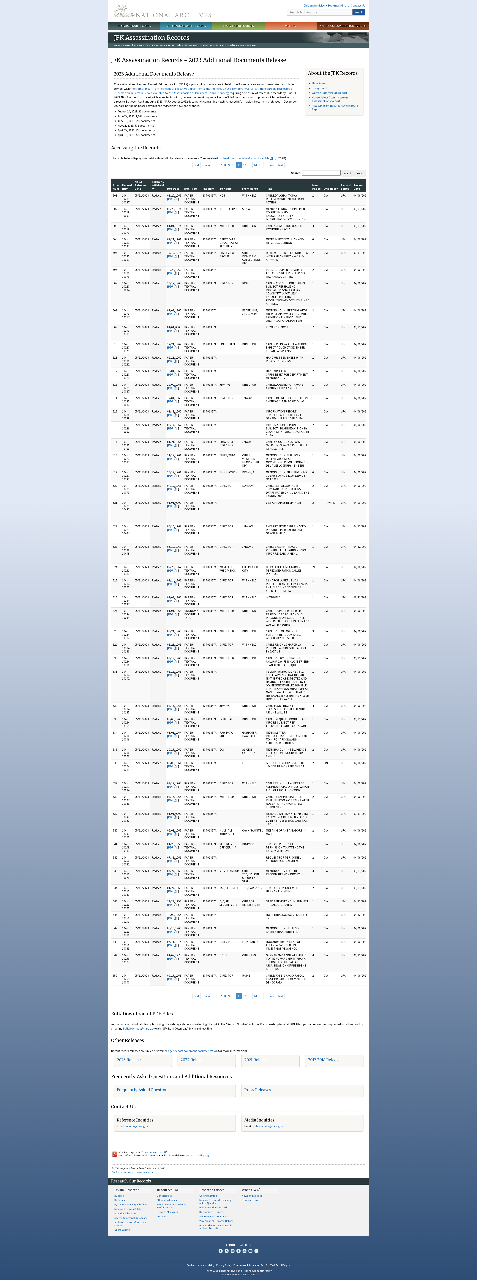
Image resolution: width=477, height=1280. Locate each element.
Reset (360, 173)
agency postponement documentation (193, 1051)
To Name (225, 188)
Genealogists (164, 1195)
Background (319, 88)
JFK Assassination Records (166, 45)
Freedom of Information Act (248, 1265)
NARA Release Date (140, 185)
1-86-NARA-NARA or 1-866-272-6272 (238, 1274)
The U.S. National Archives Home (162, 11)
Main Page (318, 83)
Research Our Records (134, 26)
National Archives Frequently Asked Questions (215, 1201)
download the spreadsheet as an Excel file (242, 158)
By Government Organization (130, 1204)
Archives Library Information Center (130, 1224)
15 (260, 165)
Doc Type (190, 188)
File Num (208, 188)
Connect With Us (238, 1245)
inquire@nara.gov (136, 1126)
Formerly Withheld (158, 183)
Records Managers (167, 1212)
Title (269, 188)
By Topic (119, 1195)
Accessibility (207, 1265)
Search (359, 12)
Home (117, 45)
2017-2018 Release (324, 1060)
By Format (120, 1200)
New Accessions (251, 1200)
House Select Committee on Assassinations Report (330, 99)
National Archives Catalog (128, 1209)
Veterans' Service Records (186, 26)
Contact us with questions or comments (133, 1172)
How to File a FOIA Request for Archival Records (216, 1227)
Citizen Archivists (315, 5)
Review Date (358, 186)
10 (233, 165)
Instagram (232, 1251)
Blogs (250, 1251)
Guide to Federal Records (213, 1207)
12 (244, 165)
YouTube (244, 1251)
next (273, 165)
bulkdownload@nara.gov (139, 1028)
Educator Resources (238, 26)
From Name (250, 188)
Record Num (127, 186)
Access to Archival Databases (131, 1218)
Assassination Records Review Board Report (335, 107)
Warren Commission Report (329, 93)
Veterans (162, 1216)
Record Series (345, 186)
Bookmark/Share (338, 5)
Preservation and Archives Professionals (171, 1206)
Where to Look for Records (214, 1216)
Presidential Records (126, 1213)
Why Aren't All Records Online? (216, 1221)
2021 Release (256, 1060)
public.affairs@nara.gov (268, 1126)
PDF (170, 199)
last (280, 165)
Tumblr (238, 1251)
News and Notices (252, 1195)
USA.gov (285, 1265)
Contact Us (358, 5)
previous (207, 165)
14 (255, 165)
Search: (296, 173)
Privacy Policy (224, 1265)
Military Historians (167, 1200)
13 (249, 165)
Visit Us (290, 26)
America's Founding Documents (343, 26)
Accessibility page (200, 1155)
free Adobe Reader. (153, 1152)
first (196, 165)
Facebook (220, 1251)
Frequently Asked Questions (143, 1090)
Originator (331, 188)
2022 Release (193, 1060)
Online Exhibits (122, 1229)
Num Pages (316, 186)
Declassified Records (211, 1212)
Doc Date (173, 188)
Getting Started (208, 1195)
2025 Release (129, 1060)
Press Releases (257, 1090)
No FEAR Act (272, 1265)
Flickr (256, 1251)
